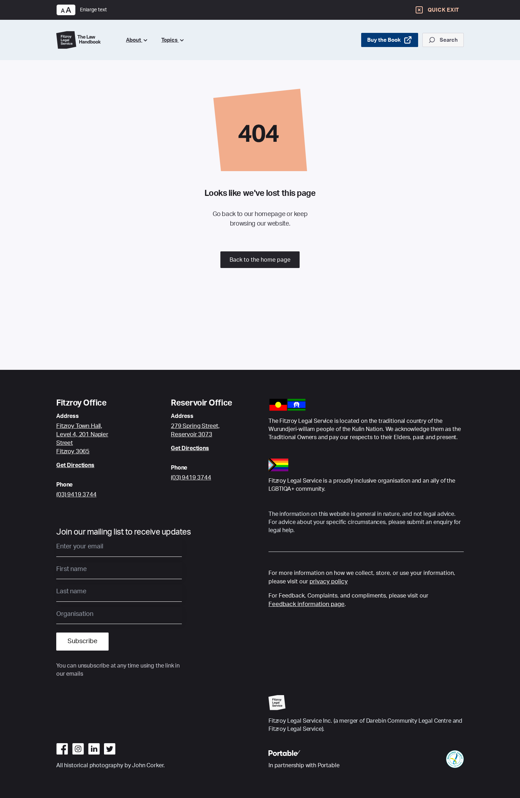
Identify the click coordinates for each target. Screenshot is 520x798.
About (134, 40)
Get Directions (75, 465)
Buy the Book (384, 40)
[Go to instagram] (78, 749)
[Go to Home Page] (85, 40)
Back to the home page (260, 260)
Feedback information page (306, 604)
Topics (170, 40)
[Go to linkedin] (94, 749)
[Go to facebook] (62, 749)
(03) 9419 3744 (76, 494)
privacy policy (329, 581)
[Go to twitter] (109, 749)
